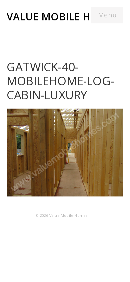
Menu (107, 14)
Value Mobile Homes (63, 16)
